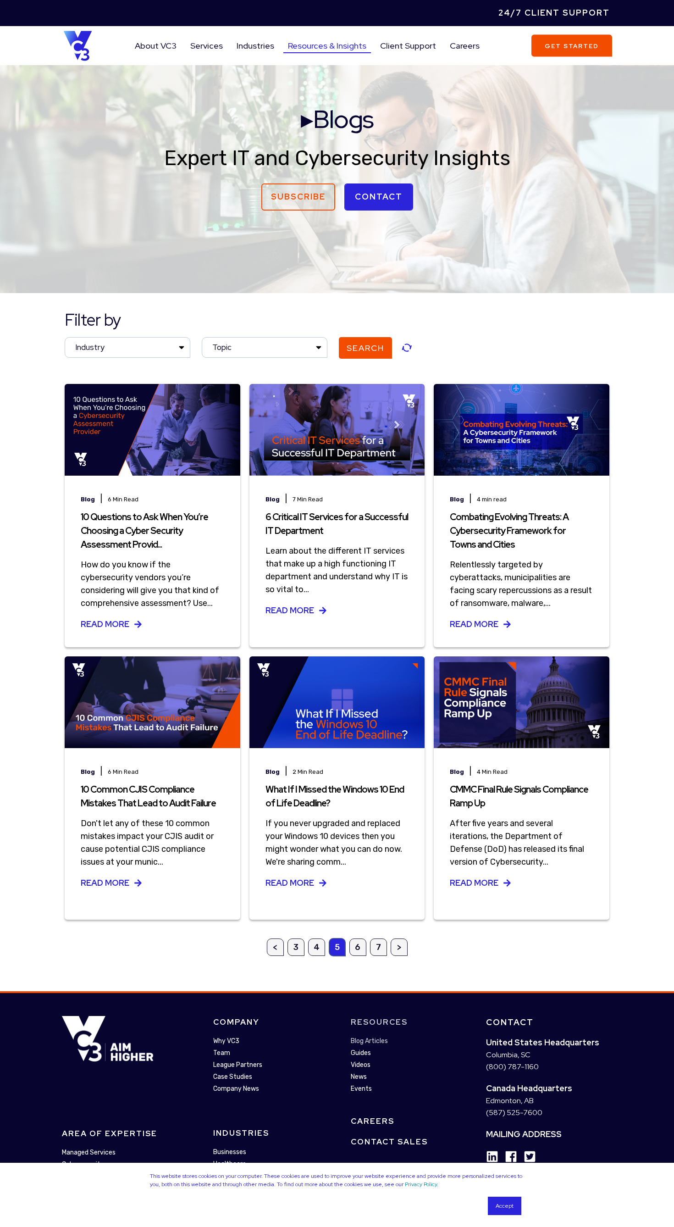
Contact (379, 196)
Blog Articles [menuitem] (369, 1041)
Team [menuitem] (221, 1053)
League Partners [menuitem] (237, 1065)
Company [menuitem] (236, 1022)
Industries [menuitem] (255, 45)
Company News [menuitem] (236, 1089)
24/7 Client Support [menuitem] (554, 12)
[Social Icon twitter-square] (526, 1156)
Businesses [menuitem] (229, 1152)
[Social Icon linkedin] (492, 1156)
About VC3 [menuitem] (156, 45)
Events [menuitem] (361, 1089)
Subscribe (298, 196)
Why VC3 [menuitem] (226, 1041)
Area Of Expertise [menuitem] (109, 1133)
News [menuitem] (359, 1077)
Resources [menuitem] (379, 1022)
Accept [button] (505, 1206)
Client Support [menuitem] (408, 45)
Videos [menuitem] (360, 1065)
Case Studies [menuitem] (232, 1077)
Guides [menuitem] (361, 1053)
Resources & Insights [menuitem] (327, 45)
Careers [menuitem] (465, 45)
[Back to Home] (78, 45)
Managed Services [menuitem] (89, 1152)
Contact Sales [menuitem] (389, 1142)
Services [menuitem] (206, 45)
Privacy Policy (421, 1184)
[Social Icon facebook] (507, 1156)
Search (365, 348)
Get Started (572, 46)
